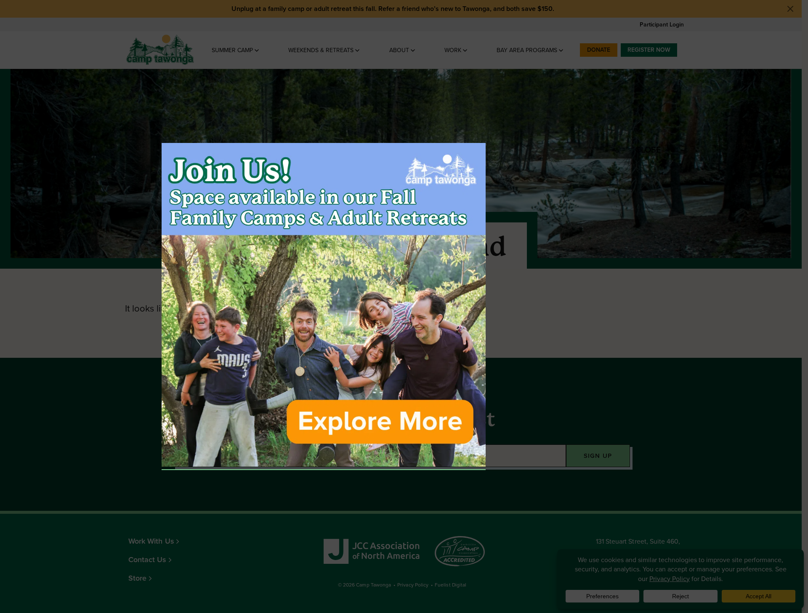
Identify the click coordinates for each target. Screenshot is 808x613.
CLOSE (639, 149)
